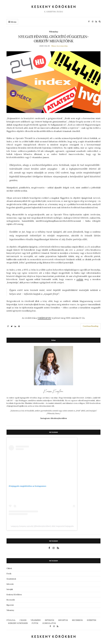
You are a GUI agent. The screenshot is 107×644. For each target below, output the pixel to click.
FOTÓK (35, 623)
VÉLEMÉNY (36, 620)
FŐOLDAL (11, 620)
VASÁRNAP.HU (44, 318)
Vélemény (53, 31)
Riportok (10, 605)
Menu (13, 22)
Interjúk (10, 589)
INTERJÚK (49, 620)
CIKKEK (23, 620)
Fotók (9, 574)
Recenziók (11, 600)
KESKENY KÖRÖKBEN (18, 623)
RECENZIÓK (77, 620)
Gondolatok (11, 579)
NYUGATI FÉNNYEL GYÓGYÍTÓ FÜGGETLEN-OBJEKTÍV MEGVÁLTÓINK (53, 39)
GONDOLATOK (49, 623)
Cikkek (9, 568)
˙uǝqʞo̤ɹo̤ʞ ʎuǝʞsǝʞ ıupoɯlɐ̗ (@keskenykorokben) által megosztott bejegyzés (42, 526)
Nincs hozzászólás (59, 46)
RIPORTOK (63, 620)
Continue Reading (90, 326)
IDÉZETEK (91, 620)
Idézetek (10, 584)
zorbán (79, 279)
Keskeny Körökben (14, 594)
